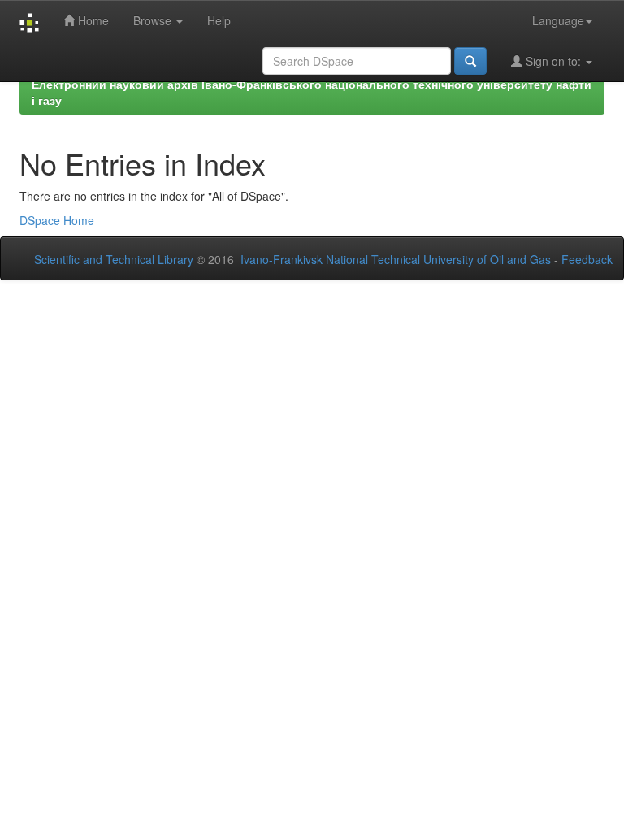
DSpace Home (57, 220)
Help (219, 20)
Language (558, 20)
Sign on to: (553, 61)
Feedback (587, 259)
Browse (154, 20)
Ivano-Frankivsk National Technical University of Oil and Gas (395, 259)
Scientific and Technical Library (113, 259)
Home (92, 20)
